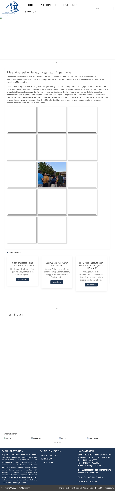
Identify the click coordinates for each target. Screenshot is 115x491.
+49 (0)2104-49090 (89, 460)
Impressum (109, 488)
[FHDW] (7, 438)
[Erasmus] (36, 438)
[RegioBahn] (92, 438)
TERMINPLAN (46, 459)
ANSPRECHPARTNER (49, 455)
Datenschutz (88, 488)
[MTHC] (62, 438)
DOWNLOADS (47, 462)
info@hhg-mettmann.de (94, 465)
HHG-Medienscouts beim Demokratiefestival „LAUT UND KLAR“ (91, 265)
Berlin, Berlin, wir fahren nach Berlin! (57, 264)
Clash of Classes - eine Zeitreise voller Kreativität (23, 264)
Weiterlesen (22, 279)
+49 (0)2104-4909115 (90, 463)
